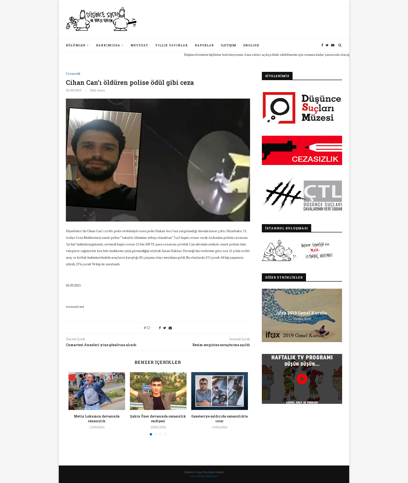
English (251, 45)
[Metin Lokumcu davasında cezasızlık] (96, 391)
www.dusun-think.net (204, 476)
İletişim (228, 45)
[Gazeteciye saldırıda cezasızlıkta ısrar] (219, 391)
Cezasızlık (73, 74)
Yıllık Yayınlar (171, 45)
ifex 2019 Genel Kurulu (302, 313)
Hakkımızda (108, 45)
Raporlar (204, 45)
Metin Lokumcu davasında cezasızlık (96, 418)
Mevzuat (139, 45)
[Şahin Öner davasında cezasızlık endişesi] (158, 391)
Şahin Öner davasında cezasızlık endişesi (158, 418)
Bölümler (75, 45)
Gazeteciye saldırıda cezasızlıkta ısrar (219, 418)
